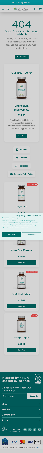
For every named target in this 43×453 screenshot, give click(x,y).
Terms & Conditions (34, 216)
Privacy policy (20, 216)
